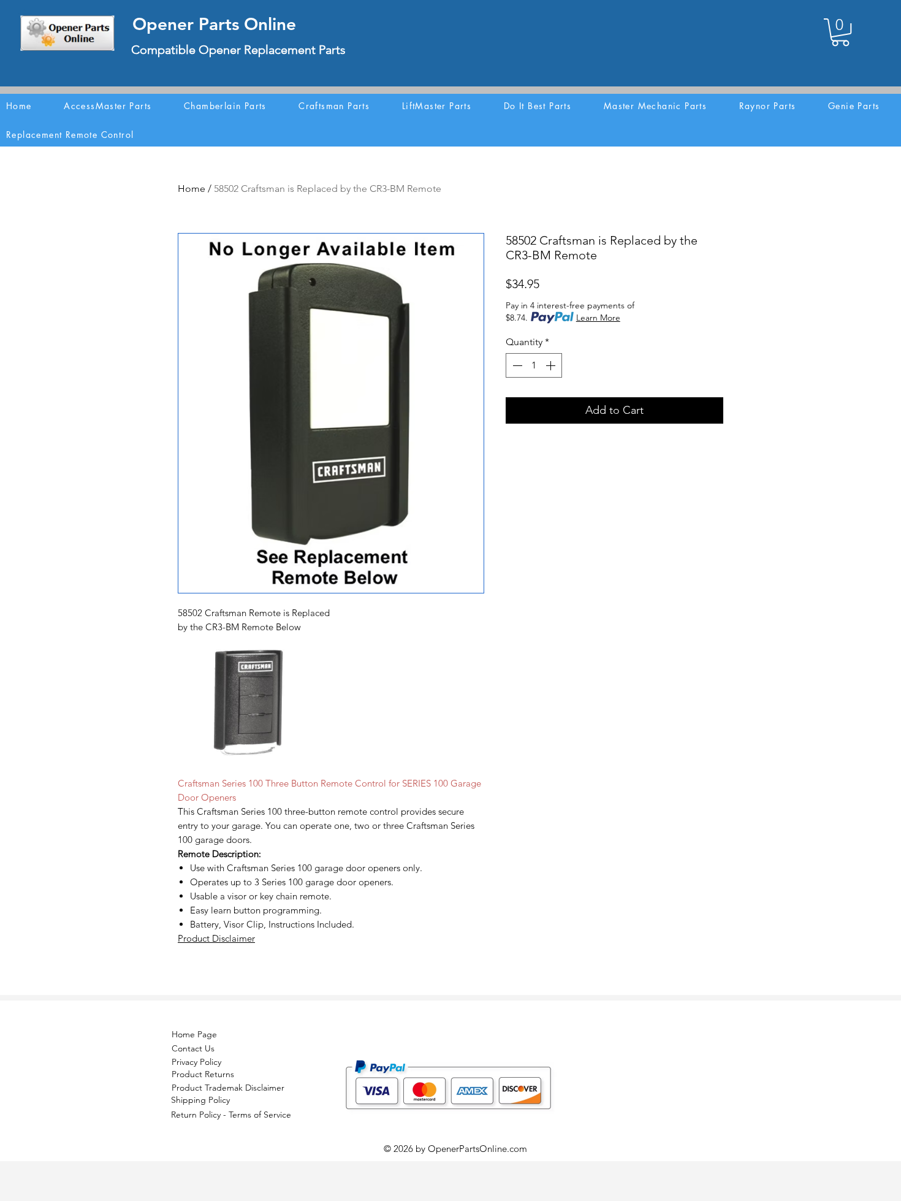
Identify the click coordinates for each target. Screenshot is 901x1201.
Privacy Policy (196, 1061)
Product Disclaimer (216, 938)
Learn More (598, 317)
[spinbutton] (534, 365)
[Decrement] (516, 365)
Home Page (194, 1034)
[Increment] (551, 365)
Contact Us (193, 1048)
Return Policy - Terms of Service (231, 1114)
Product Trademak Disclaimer (228, 1087)
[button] (840, 32)
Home (191, 188)
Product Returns (203, 1074)
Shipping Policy (200, 1099)
